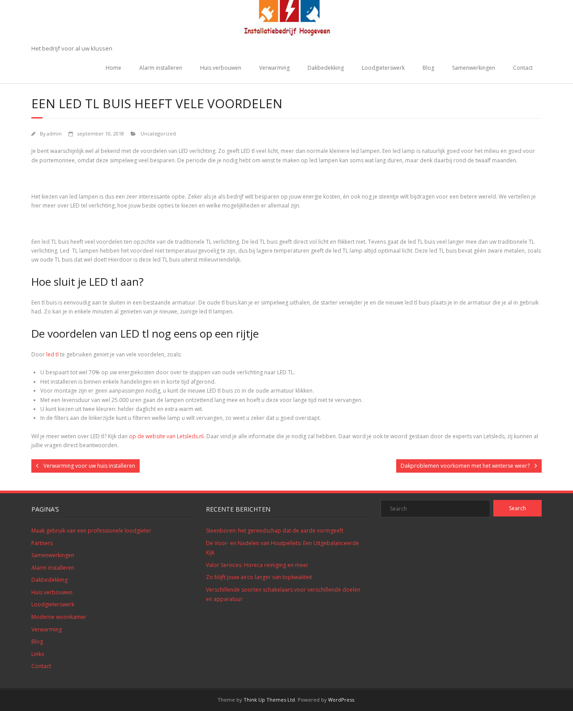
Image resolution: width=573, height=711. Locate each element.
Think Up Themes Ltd (269, 699)
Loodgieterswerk (383, 68)
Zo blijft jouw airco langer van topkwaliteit (259, 577)
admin (54, 133)
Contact (523, 68)
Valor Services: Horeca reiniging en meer (257, 565)
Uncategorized (158, 133)
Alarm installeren (160, 68)
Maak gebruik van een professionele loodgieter (91, 530)
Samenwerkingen (473, 68)
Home (113, 68)
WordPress (341, 699)
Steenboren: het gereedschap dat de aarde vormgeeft (274, 530)
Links (37, 654)
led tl (52, 354)
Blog (428, 68)
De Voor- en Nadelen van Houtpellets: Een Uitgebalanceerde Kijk (282, 548)
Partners (42, 543)
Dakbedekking (326, 68)
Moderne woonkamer (58, 617)
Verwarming (274, 68)
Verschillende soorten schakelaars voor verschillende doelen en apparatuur (283, 594)
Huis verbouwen (220, 68)
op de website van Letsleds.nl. (167, 436)
